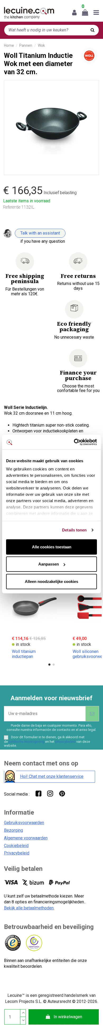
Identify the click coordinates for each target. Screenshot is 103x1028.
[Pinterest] (62, 793)
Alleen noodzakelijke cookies (51, 581)
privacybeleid (65, 742)
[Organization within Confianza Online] (33, 943)
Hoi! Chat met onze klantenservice (51, 776)
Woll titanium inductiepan (24, 654)
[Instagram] (50, 793)
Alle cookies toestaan (51, 546)
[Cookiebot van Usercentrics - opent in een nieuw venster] (74, 442)
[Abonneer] (92, 713)
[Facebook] (38, 793)
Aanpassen (48, 564)
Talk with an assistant (40, 233)
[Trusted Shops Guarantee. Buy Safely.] (12, 943)
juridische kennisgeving (26, 742)
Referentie (11, 207)
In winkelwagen (68, 1016)
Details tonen (74, 530)
